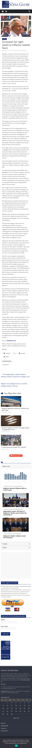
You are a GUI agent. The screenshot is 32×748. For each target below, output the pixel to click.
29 (7, 714)
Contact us (3, 728)
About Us (3, 723)
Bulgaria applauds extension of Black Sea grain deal (15, 409)
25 (20, 711)
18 (20, 708)
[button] (16, 466)
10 (16, 705)
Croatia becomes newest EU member (14, 447)
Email (3, 620)
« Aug (14, 718)
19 (24, 708)
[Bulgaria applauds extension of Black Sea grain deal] (11, 397)
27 (29, 711)
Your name (4, 626)
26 (24, 711)
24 (16, 711)
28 (3, 714)
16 (11, 708)
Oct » (18, 718)
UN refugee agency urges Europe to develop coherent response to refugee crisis (15, 375)
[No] (30, 743)
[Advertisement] (16, 565)
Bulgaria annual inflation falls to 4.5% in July (14, 489)
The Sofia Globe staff (17, 486)
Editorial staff (4, 725)
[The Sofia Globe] (2, 11)
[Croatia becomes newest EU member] (11, 436)
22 (7, 711)
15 (7, 708)
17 (16, 708)
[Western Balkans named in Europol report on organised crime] (11, 416)
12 (24, 705)
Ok (16, 745)
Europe (4, 39)
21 (3, 711)
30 (11, 714)
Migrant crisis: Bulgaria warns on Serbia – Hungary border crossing (14, 385)
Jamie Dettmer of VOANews (20, 50)
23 (11, 711)
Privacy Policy (4, 731)
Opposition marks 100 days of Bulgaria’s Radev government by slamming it (15, 513)
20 (29, 708)
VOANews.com (11, 340)
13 (29, 705)
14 (3, 708)
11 (20, 705)
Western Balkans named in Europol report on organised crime (15, 428)
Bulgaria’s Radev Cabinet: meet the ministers (14, 537)
